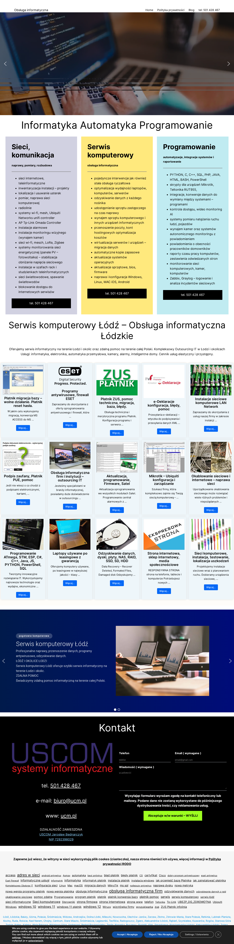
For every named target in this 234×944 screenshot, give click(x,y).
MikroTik (113, 885)
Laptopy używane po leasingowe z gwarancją (70, 557)
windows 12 (92, 907)
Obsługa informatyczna (31, 10)
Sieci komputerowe (46, 902)
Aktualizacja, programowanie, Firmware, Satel (117, 480)
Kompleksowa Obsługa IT (19, 885)
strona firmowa (87, 902)
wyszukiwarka (144, 907)
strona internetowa (112, 902)
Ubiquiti (217, 902)
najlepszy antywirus (140, 885)
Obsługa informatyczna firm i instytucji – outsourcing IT (70, 476)
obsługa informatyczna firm (136, 890)
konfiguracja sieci (46, 885)
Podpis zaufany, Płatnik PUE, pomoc (23, 478)
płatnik (101, 897)
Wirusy (107, 907)
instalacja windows (142, 880)
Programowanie (63, 897)
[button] (5, 63)
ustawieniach (35, 940)
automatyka (79, 875)
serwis (165, 897)
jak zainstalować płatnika (209, 880)
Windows (11, 907)
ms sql (124, 885)
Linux (62, 885)
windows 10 (27, 907)
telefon (148, 902)
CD (141, 875)
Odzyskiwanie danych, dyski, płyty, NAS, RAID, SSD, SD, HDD (117, 557)
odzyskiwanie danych (179, 891)
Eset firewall (12, 880)
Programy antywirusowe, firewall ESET (70, 395)
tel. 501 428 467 (41, 303)
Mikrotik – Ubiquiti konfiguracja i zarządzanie (164, 480)
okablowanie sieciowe (18, 897)
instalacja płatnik (119, 880)
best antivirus (95, 875)
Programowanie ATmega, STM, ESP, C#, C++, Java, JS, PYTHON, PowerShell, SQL (23, 560)
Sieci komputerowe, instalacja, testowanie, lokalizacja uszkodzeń (210, 557)
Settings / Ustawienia (197, 934)
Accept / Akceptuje (127, 934)
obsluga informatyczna (91, 891)
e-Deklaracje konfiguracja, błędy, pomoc (164, 405)
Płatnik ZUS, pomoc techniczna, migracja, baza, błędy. (117, 402)
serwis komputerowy (185, 897)
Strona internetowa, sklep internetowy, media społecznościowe (163, 559)
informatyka (72, 880)
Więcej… (23, 427)
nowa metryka (184, 885)
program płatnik (85, 897)
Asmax (66, 875)
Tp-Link (171, 902)
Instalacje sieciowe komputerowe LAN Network (211, 402)
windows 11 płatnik (69, 907)
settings (16, 937)
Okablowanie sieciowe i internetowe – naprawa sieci (211, 480)
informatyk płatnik (94, 880)
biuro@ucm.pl (70, 801)
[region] (117, 63)
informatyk (57, 880)
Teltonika (160, 902)
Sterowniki (68, 902)
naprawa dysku (163, 885)
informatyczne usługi (35, 880)
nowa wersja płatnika (60, 891)
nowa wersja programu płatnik (25, 891)
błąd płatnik (111, 875)
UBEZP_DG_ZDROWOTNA (194, 902)
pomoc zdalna (43, 897)
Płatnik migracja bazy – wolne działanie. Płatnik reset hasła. (23, 402)
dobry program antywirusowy (183, 875)
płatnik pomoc (149, 897)
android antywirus (51, 875)
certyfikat (151, 875)
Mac (69, 885)
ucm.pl (69, 816)
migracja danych (95, 885)
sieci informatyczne (18, 902)
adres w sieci (28, 875)
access (10, 875)
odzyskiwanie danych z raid (211, 891)
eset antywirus (209, 875)
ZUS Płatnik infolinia (174, 907)
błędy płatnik (129, 875)
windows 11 (46, 907)
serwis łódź (207, 897)
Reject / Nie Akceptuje (161, 934)
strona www (135, 902)
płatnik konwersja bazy (123, 897)
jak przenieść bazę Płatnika (173, 880)
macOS (78, 885)
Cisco (162, 875)
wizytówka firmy (123, 907)
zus (157, 907)
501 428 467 (65, 785)
